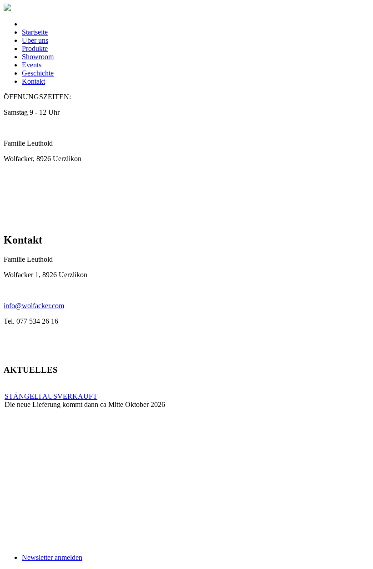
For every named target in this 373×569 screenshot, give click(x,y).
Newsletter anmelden (52, 557)
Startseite (35, 32)
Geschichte (38, 73)
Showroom (38, 57)
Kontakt (33, 81)
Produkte (35, 48)
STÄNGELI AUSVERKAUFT (51, 396)
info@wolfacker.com (34, 306)
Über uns (35, 40)
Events (31, 65)
